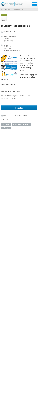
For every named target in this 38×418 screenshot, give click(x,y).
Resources (7, 9)
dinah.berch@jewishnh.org (12, 50)
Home (2, 9)
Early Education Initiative (21, 124)
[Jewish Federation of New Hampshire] (12, 4)
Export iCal (4, 119)
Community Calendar (18, 9)
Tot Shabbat (5, 124)
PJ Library (6, 128)
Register (19, 108)
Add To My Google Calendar (18, 115)
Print (4, 115)
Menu (34, 4)
